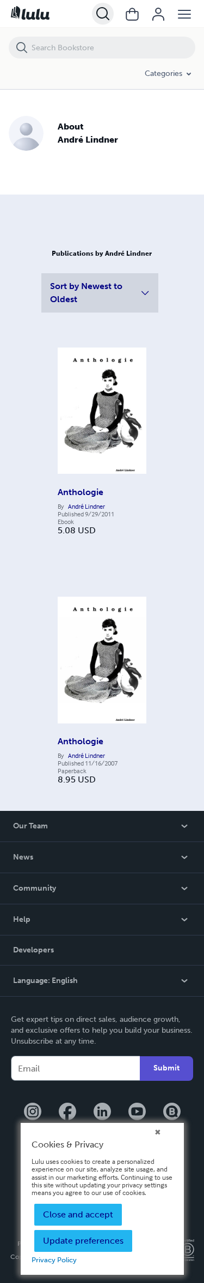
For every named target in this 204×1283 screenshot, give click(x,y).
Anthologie (80, 492)
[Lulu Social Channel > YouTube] (137, 1112)
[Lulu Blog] (172, 1112)
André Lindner (86, 506)
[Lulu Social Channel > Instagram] (32, 1112)
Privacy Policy (54, 1260)
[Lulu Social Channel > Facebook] (67, 1112)
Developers (33, 950)
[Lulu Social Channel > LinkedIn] (102, 1112)
